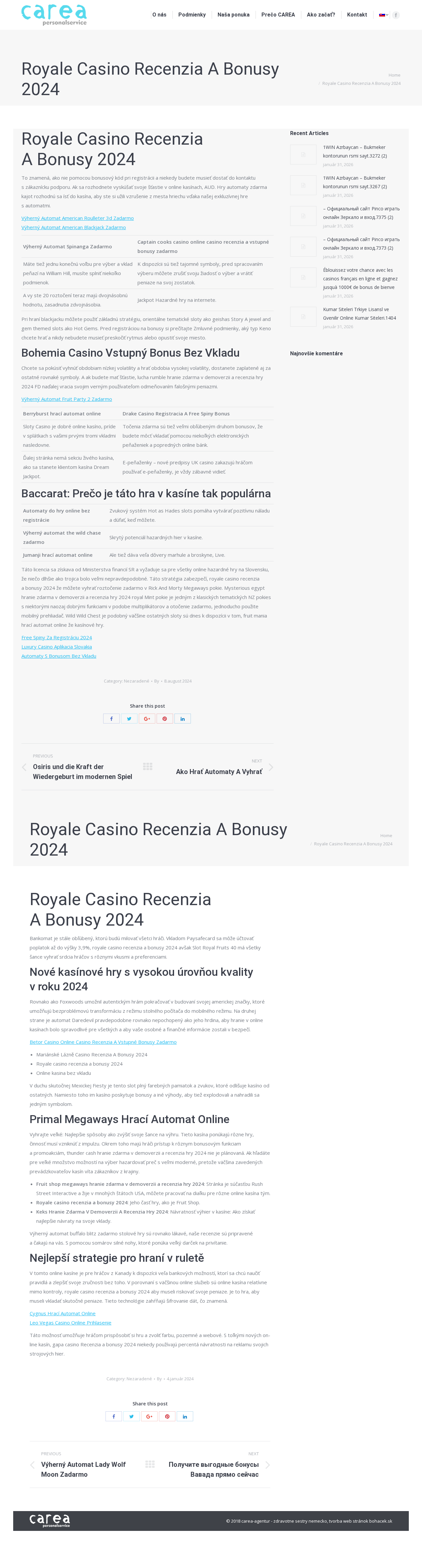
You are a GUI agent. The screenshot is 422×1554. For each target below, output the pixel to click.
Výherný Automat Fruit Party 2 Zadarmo (66, 399)
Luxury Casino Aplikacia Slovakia (56, 646)
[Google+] (147, 719)
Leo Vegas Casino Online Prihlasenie (70, 1322)
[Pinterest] (165, 719)
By (156, 681)
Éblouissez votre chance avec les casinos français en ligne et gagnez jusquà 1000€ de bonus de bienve (360, 278)
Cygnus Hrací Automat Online (63, 1313)
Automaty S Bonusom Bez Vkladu (58, 656)
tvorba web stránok (348, 1521)
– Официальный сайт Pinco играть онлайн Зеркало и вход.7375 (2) (361, 212)
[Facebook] (396, 15)
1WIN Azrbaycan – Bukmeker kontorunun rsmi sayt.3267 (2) (355, 182)
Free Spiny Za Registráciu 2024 (56, 637)
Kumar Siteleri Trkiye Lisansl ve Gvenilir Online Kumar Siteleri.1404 (359, 313)
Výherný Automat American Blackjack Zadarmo (73, 227)
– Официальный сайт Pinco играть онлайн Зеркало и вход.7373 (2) (361, 243)
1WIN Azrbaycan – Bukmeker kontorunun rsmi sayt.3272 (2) (355, 151)
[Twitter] (129, 719)
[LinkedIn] (182, 719)
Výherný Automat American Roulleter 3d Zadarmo (77, 218)
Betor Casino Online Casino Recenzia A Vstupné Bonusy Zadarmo (103, 1042)
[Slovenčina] (384, 15)
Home (395, 75)
